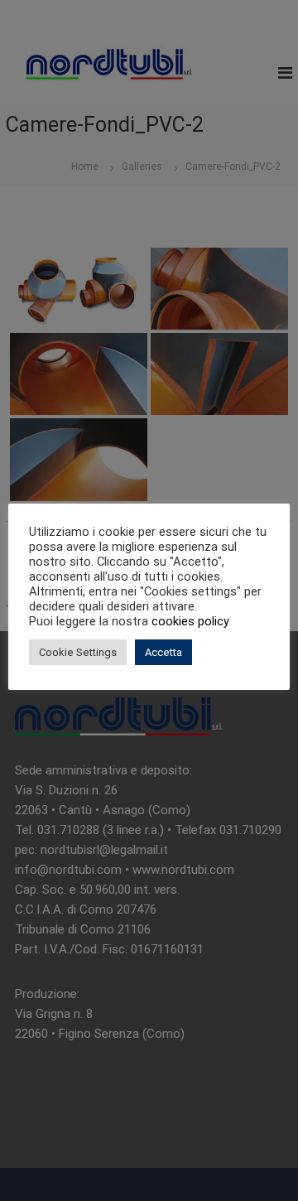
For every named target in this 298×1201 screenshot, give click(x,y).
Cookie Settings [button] (78, 652)
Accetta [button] (163, 652)
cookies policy (190, 621)
